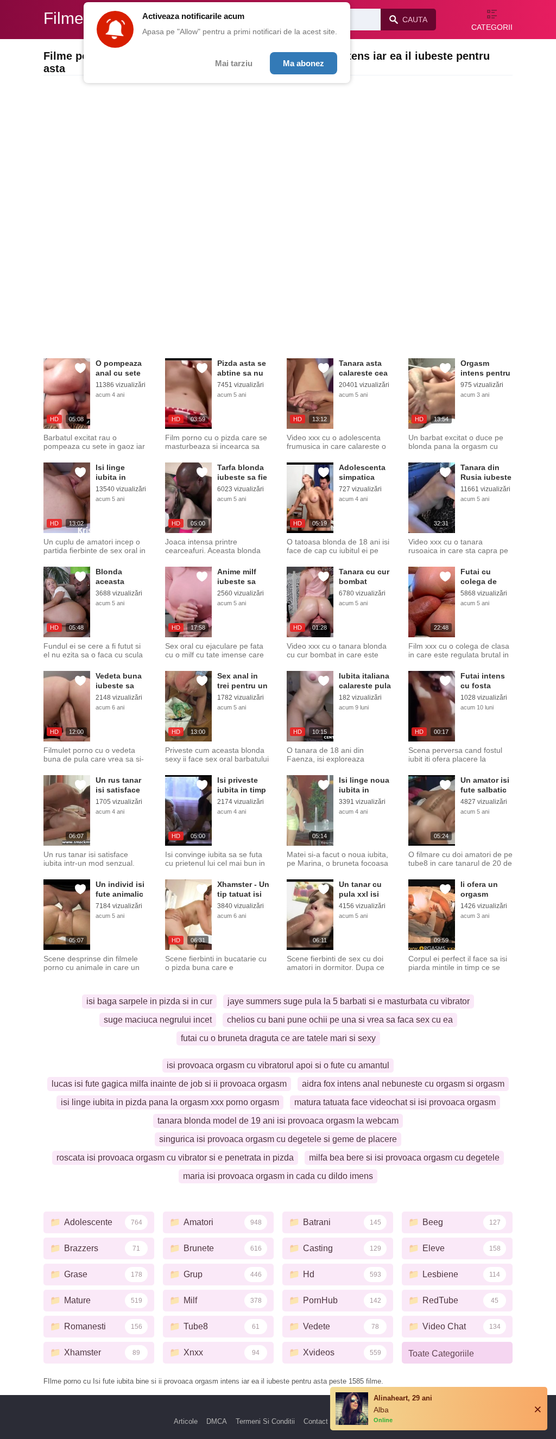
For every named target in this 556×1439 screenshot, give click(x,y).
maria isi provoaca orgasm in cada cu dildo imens (278, 1176)
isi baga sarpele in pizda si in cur (149, 1001)
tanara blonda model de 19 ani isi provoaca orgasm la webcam (278, 1120)
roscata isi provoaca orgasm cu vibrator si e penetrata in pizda (175, 1157)
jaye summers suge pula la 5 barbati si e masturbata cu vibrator (349, 1001)
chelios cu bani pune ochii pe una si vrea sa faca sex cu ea (340, 1019)
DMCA (216, 1421)
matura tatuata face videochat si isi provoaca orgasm (395, 1102)
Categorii (492, 27)
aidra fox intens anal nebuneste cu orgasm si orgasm (403, 1083)
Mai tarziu (233, 63)
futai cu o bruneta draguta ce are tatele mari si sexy (278, 1038)
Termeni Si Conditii (265, 1421)
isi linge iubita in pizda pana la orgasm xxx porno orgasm (170, 1102)
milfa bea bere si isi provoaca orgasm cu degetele (404, 1157)
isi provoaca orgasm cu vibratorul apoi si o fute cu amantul (278, 1065)
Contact (316, 1421)
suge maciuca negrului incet (158, 1019)
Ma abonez (303, 63)
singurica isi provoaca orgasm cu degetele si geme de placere (278, 1139)
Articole (186, 1421)
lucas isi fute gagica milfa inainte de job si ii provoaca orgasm (169, 1083)
